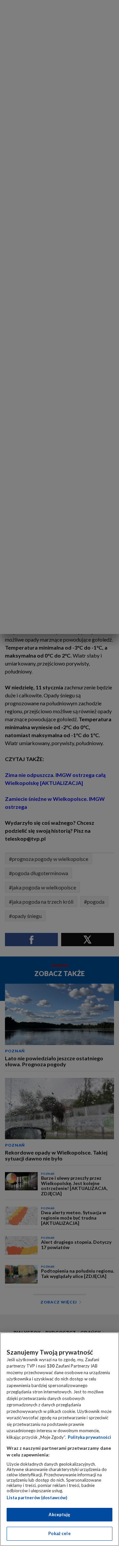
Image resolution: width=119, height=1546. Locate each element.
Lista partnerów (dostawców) (37, 1497)
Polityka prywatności (89, 1437)
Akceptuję (59, 1514)
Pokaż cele (59, 1533)
